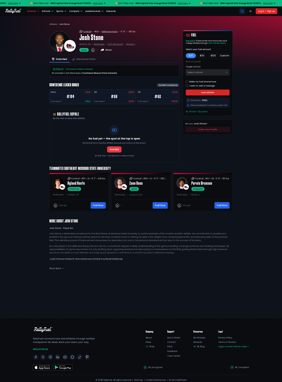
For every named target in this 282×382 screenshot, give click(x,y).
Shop (151, 346)
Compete (74, 11)
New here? (190, 40)
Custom (224, 55)
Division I (130, 44)
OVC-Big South (115, 44)
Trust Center (173, 355)
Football (87, 31)
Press (148, 342)
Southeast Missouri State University (100, 73)
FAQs (169, 346)
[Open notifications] (250, 11)
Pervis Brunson (201, 183)
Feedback (172, 351)
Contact (171, 342)
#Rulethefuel (40, 349)
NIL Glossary (199, 337)
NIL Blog (200, 346)
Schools (46, 11)
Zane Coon (136, 183)
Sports (59, 11)
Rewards (197, 342)
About (149, 337)
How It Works (173, 337)
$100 (213, 55)
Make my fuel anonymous (202, 81)
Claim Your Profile (207, 129)
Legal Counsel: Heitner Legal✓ (233, 346)
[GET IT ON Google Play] (42, 367)
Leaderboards (92, 11)
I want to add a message (202, 85)
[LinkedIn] (58, 357)
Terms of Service (227, 342)
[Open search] (242, 11)
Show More (55, 268)
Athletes (31, 11)
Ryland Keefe (76, 183)
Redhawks (99, 44)
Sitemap (138, 379)
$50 (202, 55)
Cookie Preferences (156, 379)
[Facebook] (35, 357)
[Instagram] (50, 357)
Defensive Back (110, 31)
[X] (43, 357)
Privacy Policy (225, 337)
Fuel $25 (114, 149)
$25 (191, 55)
